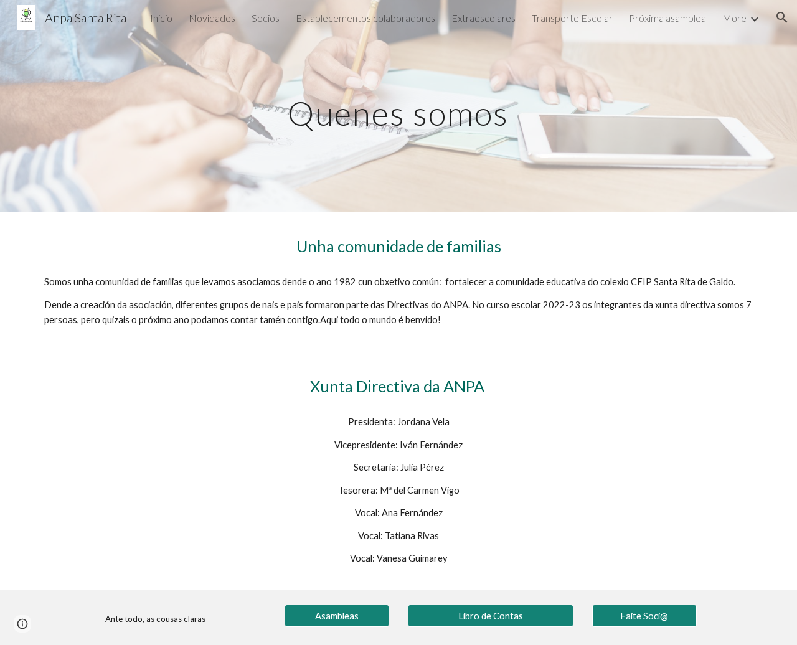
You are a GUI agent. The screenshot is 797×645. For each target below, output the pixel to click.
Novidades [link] (212, 18)
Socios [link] (266, 18)
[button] (782, 17)
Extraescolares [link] (483, 18)
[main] (398, 105)
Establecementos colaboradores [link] (365, 18)
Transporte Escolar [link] (572, 18)
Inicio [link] (161, 18)
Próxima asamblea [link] (667, 18)
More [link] (734, 18)
